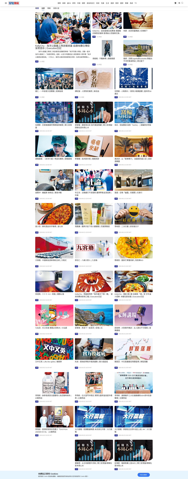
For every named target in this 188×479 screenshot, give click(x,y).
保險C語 (56, 8)
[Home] (14, 3)
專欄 (49, 8)
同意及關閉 (143, 475)
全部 (43, 8)
